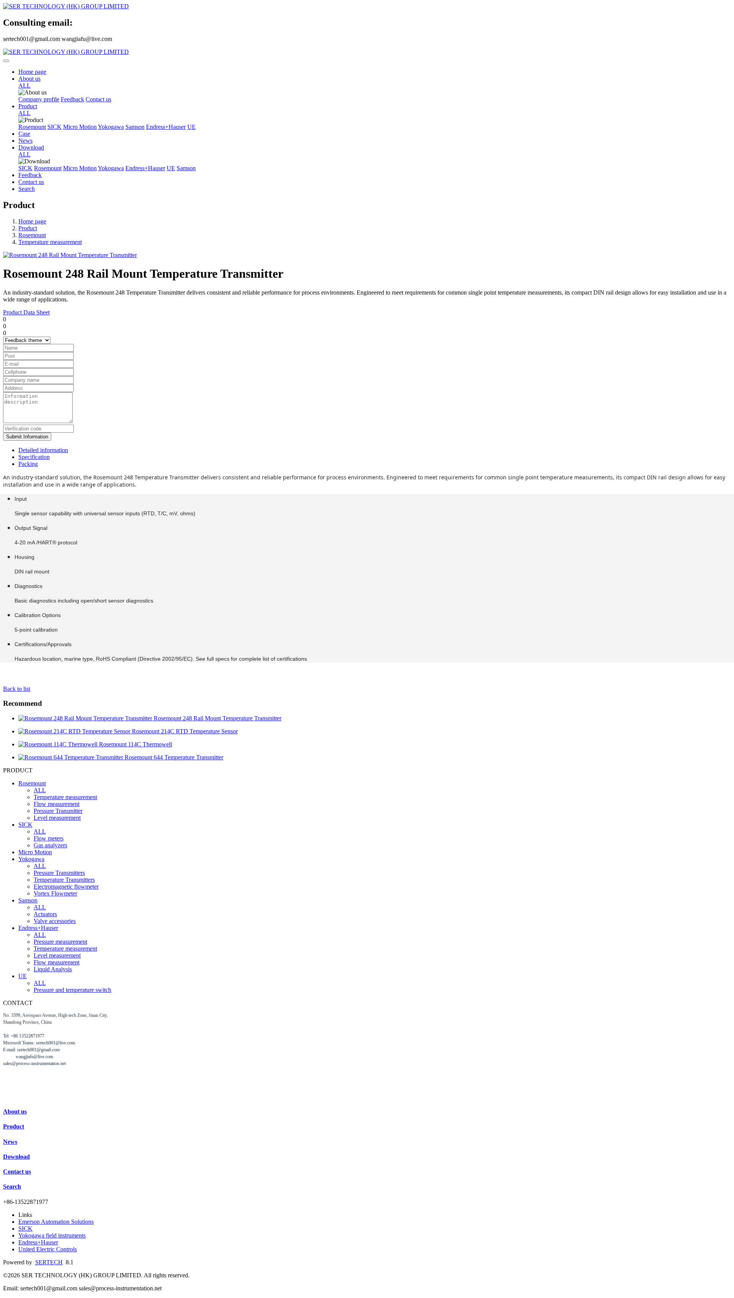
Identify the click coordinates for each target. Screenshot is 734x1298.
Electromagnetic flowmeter (66, 886)
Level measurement (57, 817)
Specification (34, 457)
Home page (32, 71)
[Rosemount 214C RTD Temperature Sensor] (75, 731)
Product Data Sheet (26, 312)
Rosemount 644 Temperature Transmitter (174, 757)
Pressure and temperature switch (72, 990)
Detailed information (43, 450)
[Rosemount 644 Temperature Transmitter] (71, 757)
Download (31, 147)
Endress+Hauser (166, 127)
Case (24, 133)
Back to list (16, 689)
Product (27, 106)
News (25, 140)
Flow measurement (57, 804)
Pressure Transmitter (58, 811)
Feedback (72, 99)
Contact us (98, 99)
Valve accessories (55, 921)
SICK (54, 127)
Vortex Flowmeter (55, 893)
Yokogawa (111, 127)
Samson (135, 127)
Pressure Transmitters (59, 873)
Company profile (38, 99)
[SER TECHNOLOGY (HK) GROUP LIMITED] (367, 6)
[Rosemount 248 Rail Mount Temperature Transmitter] (86, 718)
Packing (28, 464)
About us (29, 78)
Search (26, 189)
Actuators (45, 914)
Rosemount (32, 127)
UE (191, 127)
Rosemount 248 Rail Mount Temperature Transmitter (217, 718)
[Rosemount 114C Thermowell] (58, 744)
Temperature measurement (50, 242)
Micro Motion (80, 127)
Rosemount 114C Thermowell (135, 744)
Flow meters (48, 838)
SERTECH (49, 1262)
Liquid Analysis (53, 969)
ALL (24, 85)
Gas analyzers (50, 845)
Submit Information (27, 437)
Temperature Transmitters (64, 879)
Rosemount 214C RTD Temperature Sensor (185, 731)
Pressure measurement (60, 941)
